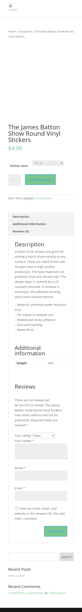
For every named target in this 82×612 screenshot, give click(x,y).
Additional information (29, 224)
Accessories (25, 31)
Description (21, 217)
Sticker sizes (19, 166)
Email (20, 488)
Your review (24, 441)
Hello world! (16, 576)
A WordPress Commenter (26, 593)
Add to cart (40, 179)
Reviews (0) (21, 231)
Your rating (24, 436)
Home (12, 31)
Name (20, 468)
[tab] (41, 216)
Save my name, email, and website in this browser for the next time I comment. (40, 513)
